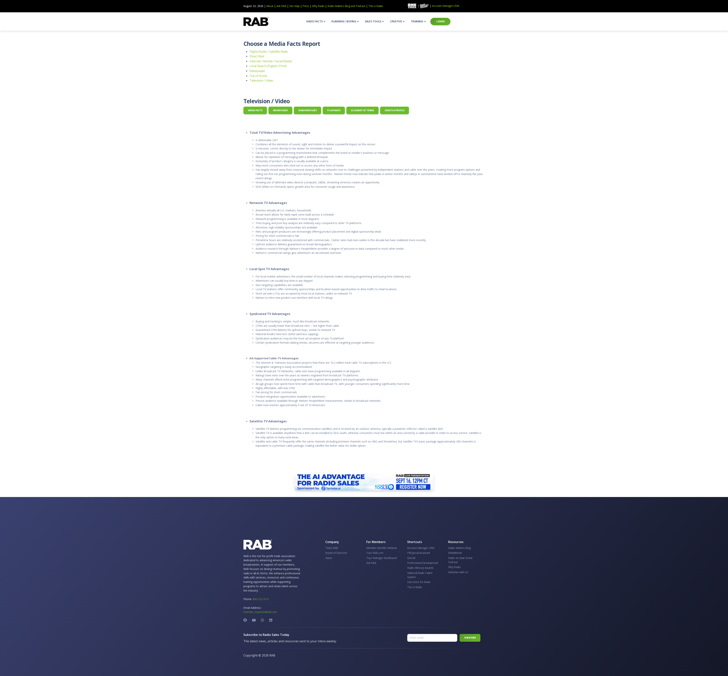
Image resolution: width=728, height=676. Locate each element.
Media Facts (255, 110)
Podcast (360, 6)
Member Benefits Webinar (381, 548)
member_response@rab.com (260, 612)
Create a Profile (395, 110)
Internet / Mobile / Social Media (270, 61)
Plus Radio (333, 110)
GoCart (411, 558)
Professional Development (422, 563)
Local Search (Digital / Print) (268, 66)
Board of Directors (336, 553)
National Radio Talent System (419, 575)
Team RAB (331, 548)
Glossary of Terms (362, 110)
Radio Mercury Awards (420, 568)
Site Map (294, 6)
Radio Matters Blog (338, 6)
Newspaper (257, 71)
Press (306, 6)
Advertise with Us (458, 572)
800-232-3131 (261, 599)
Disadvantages (307, 110)
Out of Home (258, 76)
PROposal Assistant (418, 553)
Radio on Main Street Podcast (460, 560)
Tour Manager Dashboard (381, 558)
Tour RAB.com (374, 553)
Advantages (280, 110)
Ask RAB (281, 6)
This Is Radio (414, 587)
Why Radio (318, 6)
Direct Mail (256, 56)
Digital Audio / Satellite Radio (268, 51)
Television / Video (261, 80)
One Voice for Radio (418, 582)
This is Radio (375, 6)
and (353, 6)
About (269, 6)
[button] (316, 21)
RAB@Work (455, 553)
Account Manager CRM (445, 6)
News (328, 558)
